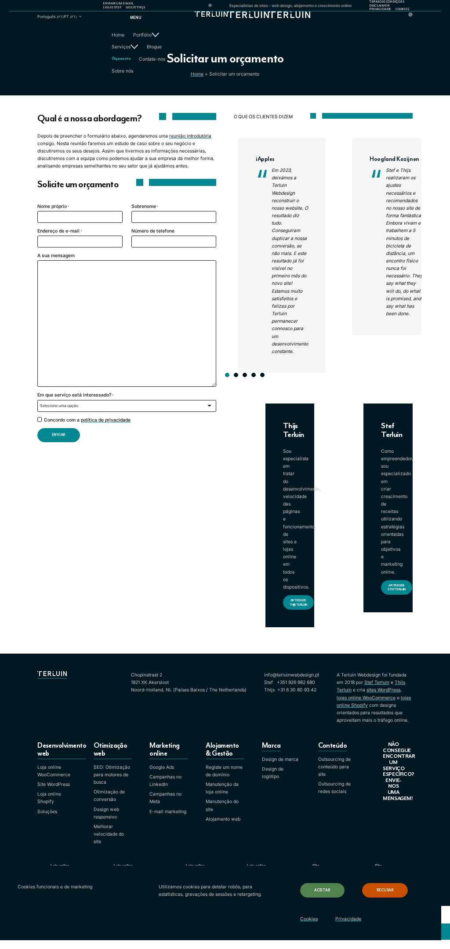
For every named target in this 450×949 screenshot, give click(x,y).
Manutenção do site (222, 805)
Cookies (402, 9)
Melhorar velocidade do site (109, 834)
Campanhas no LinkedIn (165, 780)
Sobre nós (122, 71)
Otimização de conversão (109, 795)
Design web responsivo (106, 813)
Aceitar (322, 890)
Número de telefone (152, 231)
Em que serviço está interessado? (75, 395)
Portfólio (142, 35)
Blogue (154, 47)
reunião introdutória (190, 136)
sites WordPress (383, 690)
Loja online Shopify (49, 797)
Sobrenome (145, 206)
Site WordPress (53, 784)
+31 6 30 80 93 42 (296, 690)
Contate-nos (152, 59)
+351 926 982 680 (296, 682)
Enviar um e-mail (118, 3)
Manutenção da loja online (222, 788)
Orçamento (121, 58)
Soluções (47, 811)
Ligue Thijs (135, 7)
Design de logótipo (272, 772)
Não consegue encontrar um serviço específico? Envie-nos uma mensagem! (398, 771)
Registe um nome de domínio (224, 771)
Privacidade (380, 9)
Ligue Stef (112, 7)
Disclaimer (379, 5)
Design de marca (280, 759)
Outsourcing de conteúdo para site (334, 766)
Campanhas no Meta (165, 797)
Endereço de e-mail (59, 231)
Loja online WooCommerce (53, 771)
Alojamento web (223, 819)
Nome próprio (53, 206)
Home (118, 35)
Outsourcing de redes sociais (334, 787)
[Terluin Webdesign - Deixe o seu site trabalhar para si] (225, 22)
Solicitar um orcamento (234, 74)
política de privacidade (106, 420)
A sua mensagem (56, 255)
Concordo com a (87, 420)
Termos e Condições (386, 2)
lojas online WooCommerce (366, 698)
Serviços (121, 47)
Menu (136, 17)
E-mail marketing (167, 811)
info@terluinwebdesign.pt (291, 675)
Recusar (385, 890)
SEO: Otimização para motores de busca (112, 774)
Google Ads (161, 767)
